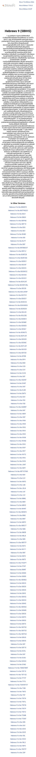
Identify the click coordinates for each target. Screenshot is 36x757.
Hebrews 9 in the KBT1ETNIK (18, 471)
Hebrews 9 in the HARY (18, 414)
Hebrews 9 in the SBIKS (18, 603)
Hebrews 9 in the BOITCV (18, 295)
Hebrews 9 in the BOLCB (18, 312)
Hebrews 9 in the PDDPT (18, 563)
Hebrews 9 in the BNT (18, 244)
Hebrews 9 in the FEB (18, 404)
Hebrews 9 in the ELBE (18, 390)
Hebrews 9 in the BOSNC (18, 343)
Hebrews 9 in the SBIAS (18, 573)
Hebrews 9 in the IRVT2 (18, 454)
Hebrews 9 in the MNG (18, 515)
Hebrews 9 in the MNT (18, 519)
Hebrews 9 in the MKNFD (18, 512)
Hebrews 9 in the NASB (18, 532)
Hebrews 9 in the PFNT (18, 566)
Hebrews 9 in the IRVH (18, 431)
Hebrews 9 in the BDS (18, 227)
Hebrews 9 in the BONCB (18, 326)
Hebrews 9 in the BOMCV (18, 319)
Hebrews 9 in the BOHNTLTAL (18, 285)
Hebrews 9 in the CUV (18, 370)
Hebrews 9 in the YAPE (18, 746)
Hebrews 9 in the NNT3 (18, 559)
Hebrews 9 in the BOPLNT (18, 336)
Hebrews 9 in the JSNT (18, 465)
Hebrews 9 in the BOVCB (18, 349)
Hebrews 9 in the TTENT (18, 719)
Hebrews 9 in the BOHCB (18, 275)
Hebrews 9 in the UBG (18, 722)
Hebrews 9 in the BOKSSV (18, 309)
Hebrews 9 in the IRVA (18, 420)
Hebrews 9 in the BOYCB (18, 353)
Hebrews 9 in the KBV (18, 475)
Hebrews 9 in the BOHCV (18, 278)
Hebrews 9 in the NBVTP (18, 542)
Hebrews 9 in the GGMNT (18, 407)
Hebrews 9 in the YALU (18, 742)
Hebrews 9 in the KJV (18, 478)
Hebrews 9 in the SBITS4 (18, 634)
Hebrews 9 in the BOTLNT (18, 346)
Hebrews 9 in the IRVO (18, 444)
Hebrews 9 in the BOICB (18, 288)
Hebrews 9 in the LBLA (18, 488)
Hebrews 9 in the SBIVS (18, 641)
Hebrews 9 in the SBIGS (18, 590)
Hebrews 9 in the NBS (18, 539)
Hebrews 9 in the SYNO (18, 664)
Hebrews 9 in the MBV (18, 502)
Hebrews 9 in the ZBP (18, 753)
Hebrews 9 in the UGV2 (18, 729)
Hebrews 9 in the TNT (18, 695)
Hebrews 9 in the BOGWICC (18, 271)
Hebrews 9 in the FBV (18, 400)
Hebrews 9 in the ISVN (18, 461)
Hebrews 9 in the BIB (18, 238)
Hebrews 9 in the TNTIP (18, 708)
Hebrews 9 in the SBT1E (18, 647)
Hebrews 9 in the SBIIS (18, 593)
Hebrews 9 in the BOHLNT (18, 282)
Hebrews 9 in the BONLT (18, 329)
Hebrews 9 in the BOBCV (18, 261)
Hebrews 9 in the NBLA (18, 536)
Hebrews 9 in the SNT (18, 654)
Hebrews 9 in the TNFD (18, 692)
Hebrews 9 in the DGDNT (18, 380)
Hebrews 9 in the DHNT (18, 383)
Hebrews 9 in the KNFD (18, 481)
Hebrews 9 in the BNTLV (18, 251)
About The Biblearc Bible (26, 2)
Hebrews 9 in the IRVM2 (18, 441)
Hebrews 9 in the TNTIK (18, 698)
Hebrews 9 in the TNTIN (18, 705)
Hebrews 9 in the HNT (18, 417)
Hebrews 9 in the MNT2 (18, 522)
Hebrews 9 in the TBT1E (18, 671)
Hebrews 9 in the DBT (18, 376)
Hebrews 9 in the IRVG (18, 427)
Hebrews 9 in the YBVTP (18, 749)
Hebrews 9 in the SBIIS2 (18, 597)
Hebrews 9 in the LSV (18, 495)
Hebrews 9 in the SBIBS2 (18, 580)
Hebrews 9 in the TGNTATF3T (18, 685)
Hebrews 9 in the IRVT (18, 451)
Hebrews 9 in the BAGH (18, 217)
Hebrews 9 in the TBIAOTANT (18, 668)
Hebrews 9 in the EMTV (18, 393)
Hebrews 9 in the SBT (18, 644)
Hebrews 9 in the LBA (18, 485)
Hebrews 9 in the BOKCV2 (18, 302)
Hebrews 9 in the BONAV (18, 322)
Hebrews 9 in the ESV (18, 397)
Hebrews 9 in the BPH (18, 359)
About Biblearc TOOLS (26, 5)
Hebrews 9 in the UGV (18, 725)
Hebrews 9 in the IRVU (18, 458)
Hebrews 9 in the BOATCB (18, 254)
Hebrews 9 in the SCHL (18, 651)
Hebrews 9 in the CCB (18, 366)
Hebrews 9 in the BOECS (18, 268)
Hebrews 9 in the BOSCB (18, 339)
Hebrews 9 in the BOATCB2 (18, 258)
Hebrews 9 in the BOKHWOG (18, 305)
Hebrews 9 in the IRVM (18, 437)
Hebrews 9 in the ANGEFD (18, 207)
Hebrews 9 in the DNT (18, 387)
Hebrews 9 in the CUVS (18, 373)
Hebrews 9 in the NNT (18, 553)
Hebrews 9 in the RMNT (18, 570)
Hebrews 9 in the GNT (18, 410)
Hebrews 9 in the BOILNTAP (18, 292)
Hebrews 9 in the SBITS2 (18, 627)
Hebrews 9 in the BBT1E (18, 224)
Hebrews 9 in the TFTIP (18, 678)
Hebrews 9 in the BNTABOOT (18, 248)
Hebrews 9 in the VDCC (18, 739)
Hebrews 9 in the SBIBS (18, 576)
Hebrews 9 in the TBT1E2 (18, 675)
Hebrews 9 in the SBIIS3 (18, 600)
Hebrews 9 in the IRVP (18, 448)
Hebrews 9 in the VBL (18, 736)
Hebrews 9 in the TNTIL (18, 702)
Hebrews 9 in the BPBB (18, 356)
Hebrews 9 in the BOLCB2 (18, 315)
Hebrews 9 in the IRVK (18, 434)
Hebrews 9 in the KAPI (18, 468)
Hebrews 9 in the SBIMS (18, 610)
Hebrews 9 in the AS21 (18, 214)
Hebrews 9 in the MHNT (18, 509)
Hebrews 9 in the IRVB (18, 424)
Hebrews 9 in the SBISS (18, 620)
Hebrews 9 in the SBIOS (18, 614)
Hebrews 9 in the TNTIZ (18, 712)
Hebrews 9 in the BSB (18, 363)
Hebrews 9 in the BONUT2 (18, 332)
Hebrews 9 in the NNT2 (18, 556)
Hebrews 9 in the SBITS (18, 624)
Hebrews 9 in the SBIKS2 (18, 607)
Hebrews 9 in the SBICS (18, 583)
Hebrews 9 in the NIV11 (18, 549)
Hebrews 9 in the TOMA (18, 715)
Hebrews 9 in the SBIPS (18, 617)
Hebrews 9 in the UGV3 (18, 732)
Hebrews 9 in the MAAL (18, 498)
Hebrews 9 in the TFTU (18, 681)
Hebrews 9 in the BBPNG (18, 221)
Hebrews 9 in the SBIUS (18, 637)
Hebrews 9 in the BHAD (18, 234)
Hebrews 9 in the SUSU (18, 658)
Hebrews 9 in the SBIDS (18, 586)
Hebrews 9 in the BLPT (18, 241)
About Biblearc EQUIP (25, 9)
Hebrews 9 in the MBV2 (18, 505)
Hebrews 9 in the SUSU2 (18, 661)
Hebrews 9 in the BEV (18, 231)
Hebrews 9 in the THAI (18, 688)
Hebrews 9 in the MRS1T (18, 526)
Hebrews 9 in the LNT (18, 492)
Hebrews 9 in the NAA (18, 529)
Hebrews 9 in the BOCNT (18, 265)
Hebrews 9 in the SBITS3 (18, 631)
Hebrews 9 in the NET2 (18, 546)
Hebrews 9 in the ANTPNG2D (18, 210)
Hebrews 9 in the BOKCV (18, 299)
